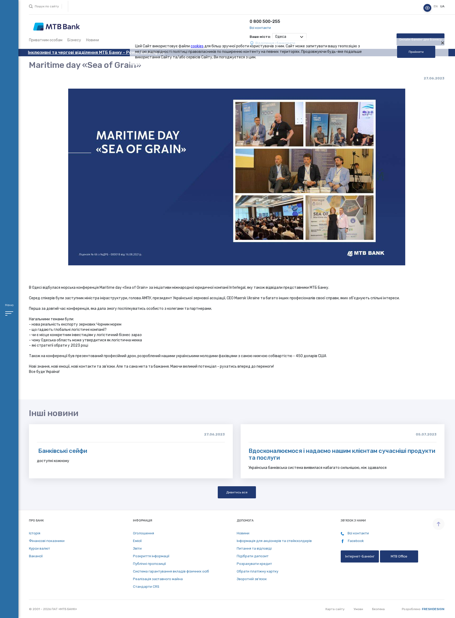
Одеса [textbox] (280, 36)
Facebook (355, 541)
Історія (34, 533)
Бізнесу (74, 40)
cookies (197, 46)
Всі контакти (260, 28)
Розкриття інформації (151, 556)
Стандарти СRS (146, 587)
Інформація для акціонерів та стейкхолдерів (274, 541)
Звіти (137, 548)
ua (442, 6)
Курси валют (39, 548)
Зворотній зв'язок (252, 579)
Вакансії (36, 556)
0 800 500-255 (265, 21)
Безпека (378, 609)
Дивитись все (237, 492)
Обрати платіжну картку (257, 571)
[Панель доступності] (427, 8)
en (436, 6)
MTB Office (399, 556)
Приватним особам (45, 40)
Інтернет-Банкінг (359, 556)
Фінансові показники (47, 541)
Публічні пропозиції (149, 564)
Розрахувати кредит (254, 564)
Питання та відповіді (254, 548)
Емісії (137, 541)
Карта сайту (335, 609)
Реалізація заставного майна (158, 579)
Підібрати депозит (253, 556)
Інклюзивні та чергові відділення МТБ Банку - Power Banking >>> (96, 52)
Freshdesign (433, 609)
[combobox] (289, 36)
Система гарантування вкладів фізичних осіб (171, 571)
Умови (358, 609)
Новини (92, 40)
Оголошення (143, 533)
